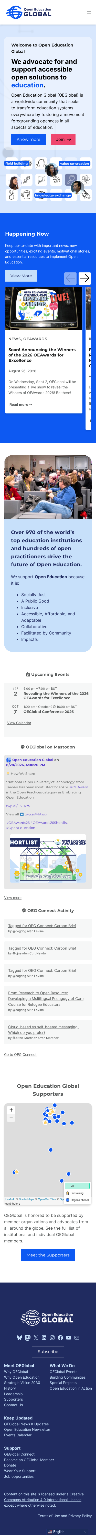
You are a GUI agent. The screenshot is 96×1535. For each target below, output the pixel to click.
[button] (70, 278)
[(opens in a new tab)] (43, 308)
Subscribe (48, 1351)
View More (21, 275)
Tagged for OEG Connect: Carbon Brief (42, 926)
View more (13, 897)
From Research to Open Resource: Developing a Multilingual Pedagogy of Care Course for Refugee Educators (45, 999)
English (58, 1532)
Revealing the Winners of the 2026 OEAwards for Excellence (56, 695)
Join (60, 139)
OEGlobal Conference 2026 (49, 711)
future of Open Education (45, 564)
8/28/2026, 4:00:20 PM (25, 765)
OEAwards (35, 339)
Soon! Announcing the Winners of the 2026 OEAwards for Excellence (42, 355)
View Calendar (19, 723)
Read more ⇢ (20, 404)
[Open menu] (89, 12)
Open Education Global (32, 760)
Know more (28, 139)
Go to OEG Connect (20, 1054)
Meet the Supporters (48, 1254)
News (14, 339)
